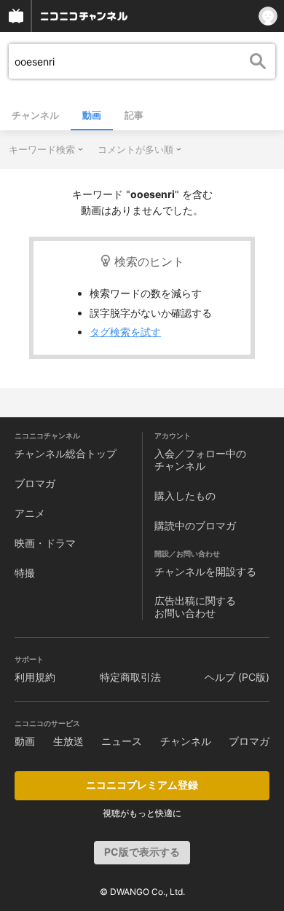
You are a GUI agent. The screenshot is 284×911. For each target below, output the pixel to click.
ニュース (121, 741)
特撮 (25, 573)
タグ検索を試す (125, 332)
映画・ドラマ (45, 543)
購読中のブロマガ (195, 525)
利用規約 (35, 677)
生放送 (68, 741)
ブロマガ (35, 483)
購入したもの (185, 495)
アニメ (30, 513)
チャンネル (35, 115)
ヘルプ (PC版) (237, 677)
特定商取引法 (130, 677)
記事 (134, 115)
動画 (91, 115)
